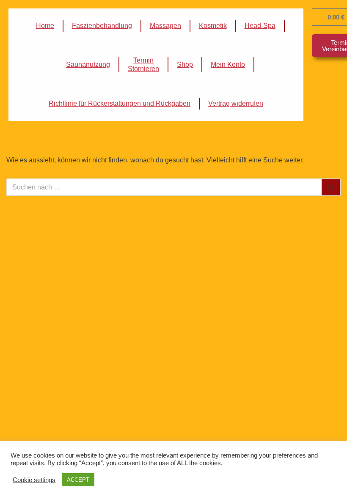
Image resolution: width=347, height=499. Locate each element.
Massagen (165, 25)
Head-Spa (260, 25)
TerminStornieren (143, 64)
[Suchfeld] (331, 187)
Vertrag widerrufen (235, 103)
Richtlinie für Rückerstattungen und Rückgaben (119, 103)
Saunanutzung (88, 64)
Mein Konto (228, 64)
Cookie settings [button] (34, 480)
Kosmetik (213, 25)
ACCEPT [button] (78, 480)
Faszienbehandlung (102, 25)
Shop (185, 64)
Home (45, 25)
